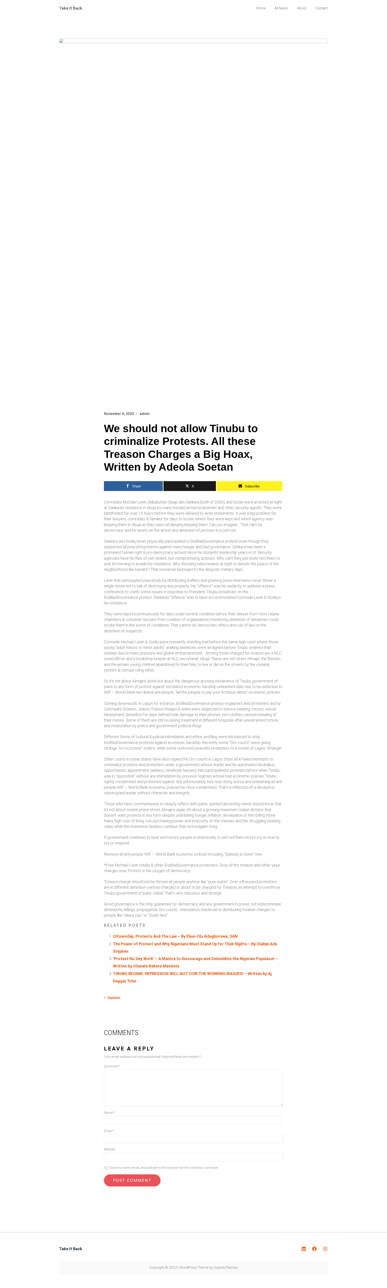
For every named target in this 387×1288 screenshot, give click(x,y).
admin (145, 414)
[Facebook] (314, 1249)
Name (109, 1112)
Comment (112, 1066)
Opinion (114, 998)
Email (109, 1131)
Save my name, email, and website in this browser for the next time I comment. (164, 1167)
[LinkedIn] (303, 1249)
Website (109, 1149)
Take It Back (70, 8)
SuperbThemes (226, 1267)
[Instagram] (325, 1249)
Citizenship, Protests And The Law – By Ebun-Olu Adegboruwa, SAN (175, 936)
